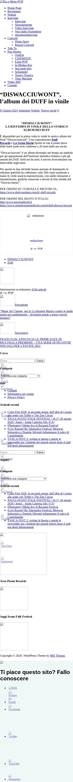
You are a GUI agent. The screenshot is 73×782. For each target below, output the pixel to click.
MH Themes (57, 655)
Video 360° (14, 82)
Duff (10, 262)
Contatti (12, 85)
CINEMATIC (23, 58)
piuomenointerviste (26, 34)
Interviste (12, 18)
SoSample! (21, 71)
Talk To (12, 48)
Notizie (11, 14)
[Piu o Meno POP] (11, 1)
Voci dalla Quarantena (28, 31)
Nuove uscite (49, 110)
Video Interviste (24, 28)
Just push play (23, 68)
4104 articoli (38, 289)
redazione (24, 110)
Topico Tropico (24, 75)
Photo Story (22, 41)
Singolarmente (23, 24)
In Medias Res (23, 65)
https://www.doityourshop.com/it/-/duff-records (28, 192)
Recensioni (14, 11)
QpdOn (19, 55)
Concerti (12, 38)
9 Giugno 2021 (9, 110)
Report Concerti (24, 45)
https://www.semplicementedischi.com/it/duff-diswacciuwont (36, 205)
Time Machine (23, 78)
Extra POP (21, 61)
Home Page (14, 8)
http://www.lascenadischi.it (16, 202)
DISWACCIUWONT (20, 259)
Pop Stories (14, 51)
